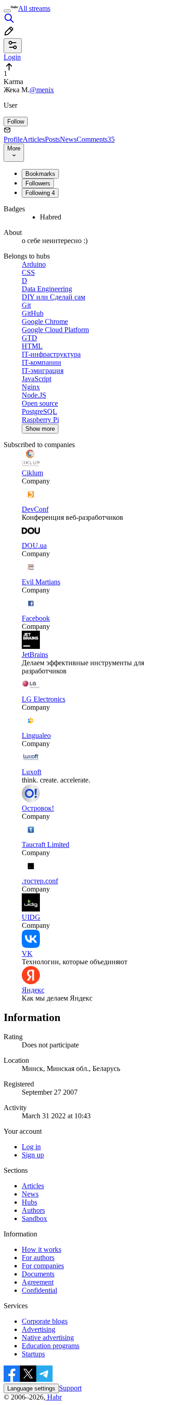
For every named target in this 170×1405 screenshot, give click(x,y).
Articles (34, 139)
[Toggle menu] (7, 11)
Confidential (39, 1290)
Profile (13, 139)
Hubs (29, 1202)
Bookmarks (40, 173)
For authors (38, 1257)
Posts (52, 139)
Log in (31, 1147)
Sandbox (34, 1218)
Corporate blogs (45, 1321)
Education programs (50, 1346)
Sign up (33, 1155)
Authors (33, 1210)
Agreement (37, 1282)
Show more (40, 428)
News (68, 139)
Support (70, 1388)
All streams (34, 8)
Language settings (31, 1388)
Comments (96, 139)
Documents (38, 1274)
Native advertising (48, 1337)
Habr (53, 1397)
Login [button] (12, 57)
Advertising (38, 1329)
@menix (41, 90)
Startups (33, 1354)
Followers (37, 183)
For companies (43, 1266)
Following (40, 192)
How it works (41, 1249)
